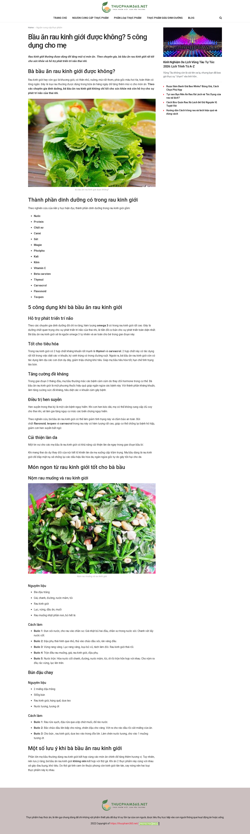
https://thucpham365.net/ (124, 823)
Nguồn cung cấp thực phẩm (90, 18)
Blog (191, 18)
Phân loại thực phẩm (127, 18)
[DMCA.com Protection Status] (148, 823)
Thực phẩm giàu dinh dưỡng (165, 18)
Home (31, 27)
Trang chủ (60, 18)
